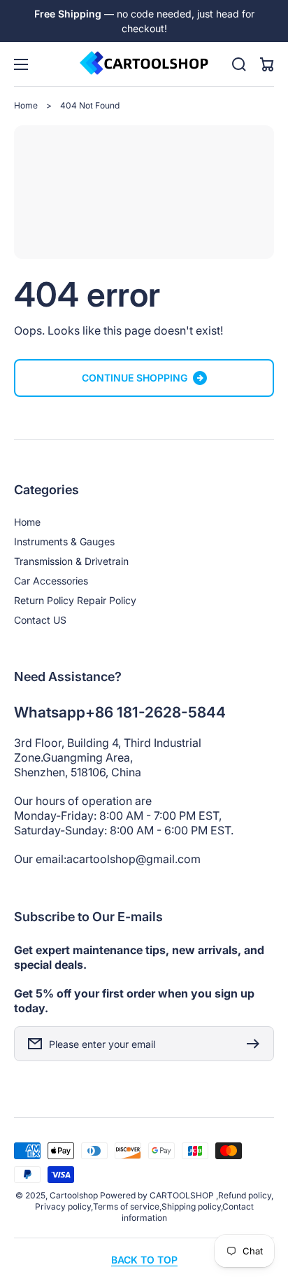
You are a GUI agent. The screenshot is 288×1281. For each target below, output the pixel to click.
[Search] (239, 64)
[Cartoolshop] (144, 64)
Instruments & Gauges (64, 541)
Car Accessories (51, 581)
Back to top (144, 1260)
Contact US (40, 620)
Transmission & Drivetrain (71, 561)
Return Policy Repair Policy (75, 600)
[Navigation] (21, 64)
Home (26, 105)
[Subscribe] (256, 1043)
